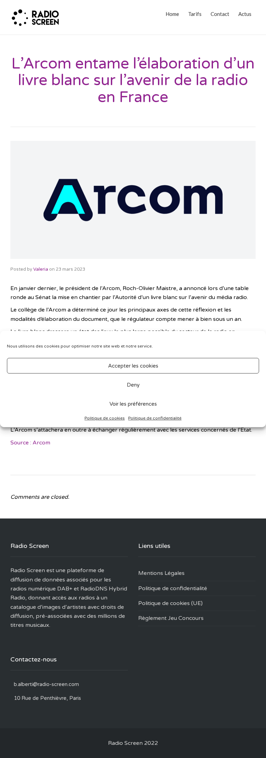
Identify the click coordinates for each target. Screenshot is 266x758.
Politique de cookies (105, 418)
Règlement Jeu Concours (171, 618)
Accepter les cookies (133, 366)
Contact (220, 14)
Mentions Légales (161, 573)
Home (172, 14)
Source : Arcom (30, 442)
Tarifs (195, 14)
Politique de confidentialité (154, 418)
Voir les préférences (133, 404)
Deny (133, 385)
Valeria (40, 269)
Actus (244, 14)
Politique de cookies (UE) (170, 603)
